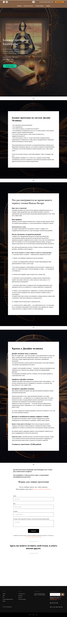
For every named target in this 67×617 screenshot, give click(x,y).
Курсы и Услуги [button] (28, 6)
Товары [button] (48, 6)
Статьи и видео (39, 6)
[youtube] (7, 2)
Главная (19, 6)
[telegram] (4, 2)
